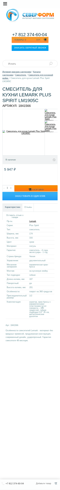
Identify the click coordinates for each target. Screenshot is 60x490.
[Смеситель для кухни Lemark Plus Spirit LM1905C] (51, 115)
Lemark (32, 221)
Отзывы (28, 207)
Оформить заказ (56, 483)
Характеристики (12, 207)
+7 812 (29, 34)
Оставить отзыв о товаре (14, 216)
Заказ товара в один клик (30, 196)
